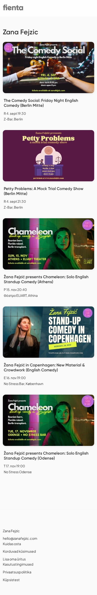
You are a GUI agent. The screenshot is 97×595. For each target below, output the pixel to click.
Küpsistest (11, 580)
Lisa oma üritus (14, 559)
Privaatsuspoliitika (17, 572)
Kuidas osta (12, 544)
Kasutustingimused (18, 564)
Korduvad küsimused (19, 551)
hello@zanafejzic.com (20, 538)
